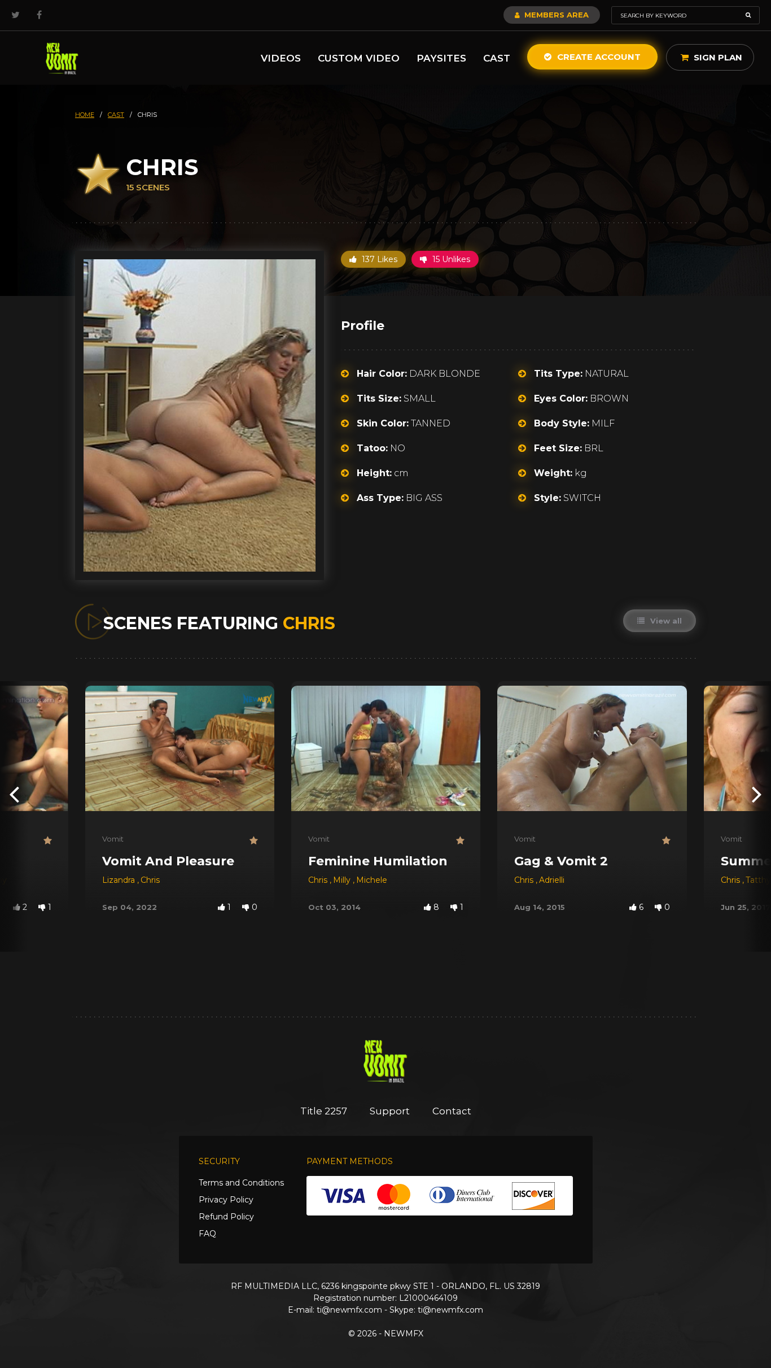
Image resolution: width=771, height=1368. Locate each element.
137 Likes (378, 259)
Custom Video (359, 58)
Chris (150, 880)
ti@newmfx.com (349, 1310)
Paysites (441, 58)
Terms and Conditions (241, 1183)
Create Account (598, 56)
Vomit (113, 838)
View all (665, 620)
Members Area (555, 14)
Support (390, 1111)
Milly (343, 880)
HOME (84, 115)
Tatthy (758, 880)
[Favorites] (47, 841)
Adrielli (551, 880)
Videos (281, 58)
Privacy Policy (226, 1200)
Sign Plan (716, 57)
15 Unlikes (450, 259)
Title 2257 (323, 1111)
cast (116, 115)
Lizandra (119, 880)
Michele (371, 880)
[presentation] (14, 794)
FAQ (207, 1233)
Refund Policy (226, 1217)
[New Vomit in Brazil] (62, 58)
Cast (496, 58)
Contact (451, 1111)
